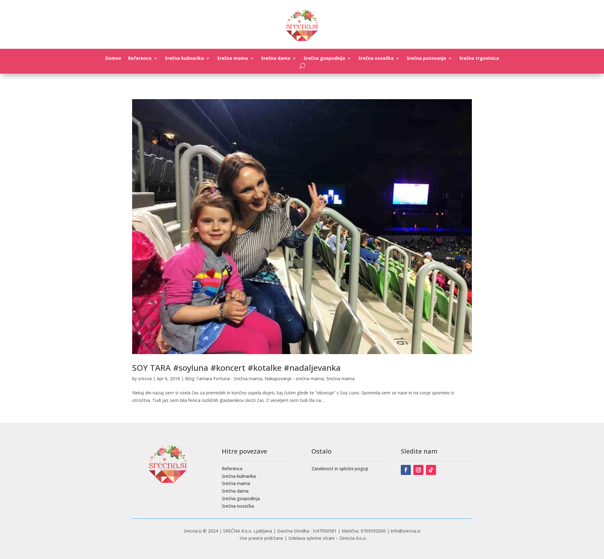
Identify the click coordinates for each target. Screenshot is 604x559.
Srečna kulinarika (184, 58)
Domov (113, 58)
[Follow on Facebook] (406, 470)
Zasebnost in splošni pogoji (339, 468)
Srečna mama (232, 58)
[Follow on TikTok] (431, 470)
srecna (145, 378)
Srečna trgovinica (479, 58)
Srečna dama (275, 58)
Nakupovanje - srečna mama (294, 378)
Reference (140, 58)
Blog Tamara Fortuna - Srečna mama (223, 378)
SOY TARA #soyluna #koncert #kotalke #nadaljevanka (236, 367)
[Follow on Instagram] (418, 470)
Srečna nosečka (376, 58)
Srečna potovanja (426, 58)
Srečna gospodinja (324, 58)
